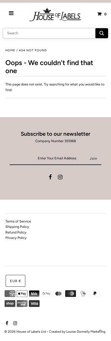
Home (10, 50)
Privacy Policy (16, 238)
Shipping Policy (17, 227)
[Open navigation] (11, 14)
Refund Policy (15, 232)
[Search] (101, 33)
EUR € (15, 281)
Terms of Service (18, 221)
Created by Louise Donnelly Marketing (77, 331)
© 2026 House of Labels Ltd (25, 331)
